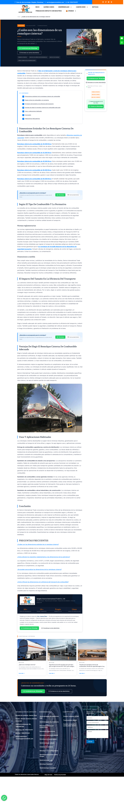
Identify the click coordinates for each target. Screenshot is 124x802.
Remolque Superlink (46, 764)
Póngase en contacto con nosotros (49, 11)
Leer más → (21, 673)
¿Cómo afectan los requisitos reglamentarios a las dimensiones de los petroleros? (43, 557)
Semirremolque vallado (47, 743)
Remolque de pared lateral (48, 739)
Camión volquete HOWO (71, 716)
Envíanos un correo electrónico (30, 52)
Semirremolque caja (46, 760)
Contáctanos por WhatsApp (29, 48)
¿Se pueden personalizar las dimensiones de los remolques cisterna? (39, 569)
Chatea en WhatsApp (97, 106)
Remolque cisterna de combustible (47, 726)
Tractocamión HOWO (70, 720)
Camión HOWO (81, 7)
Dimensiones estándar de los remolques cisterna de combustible (41, 96)
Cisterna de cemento (46, 747)
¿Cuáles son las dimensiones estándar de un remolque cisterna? (38, 544)
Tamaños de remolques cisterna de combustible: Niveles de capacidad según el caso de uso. (92, 666)
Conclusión (27, 115)
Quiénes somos (49, 7)
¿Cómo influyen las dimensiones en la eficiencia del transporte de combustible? (43, 582)
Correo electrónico (74, 194)
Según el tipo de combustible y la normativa (36, 100)
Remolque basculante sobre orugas (49, 755)
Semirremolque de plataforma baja (49, 717)
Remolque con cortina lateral (49, 751)
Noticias (95, 7)
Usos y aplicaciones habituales (32, 111)
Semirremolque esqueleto (48, 768)
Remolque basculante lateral (49, 735)
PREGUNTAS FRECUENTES (31, 118)
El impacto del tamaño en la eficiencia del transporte (38, 103)
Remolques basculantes (47, 731)
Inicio (37, 7)
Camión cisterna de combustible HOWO (69, 725)
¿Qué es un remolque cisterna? (27, 664)
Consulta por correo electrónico (51, 628)
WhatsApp (61, 194)
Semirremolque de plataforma (49, 722)
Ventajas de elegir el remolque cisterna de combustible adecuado (41, 107)
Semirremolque (63, 7)
